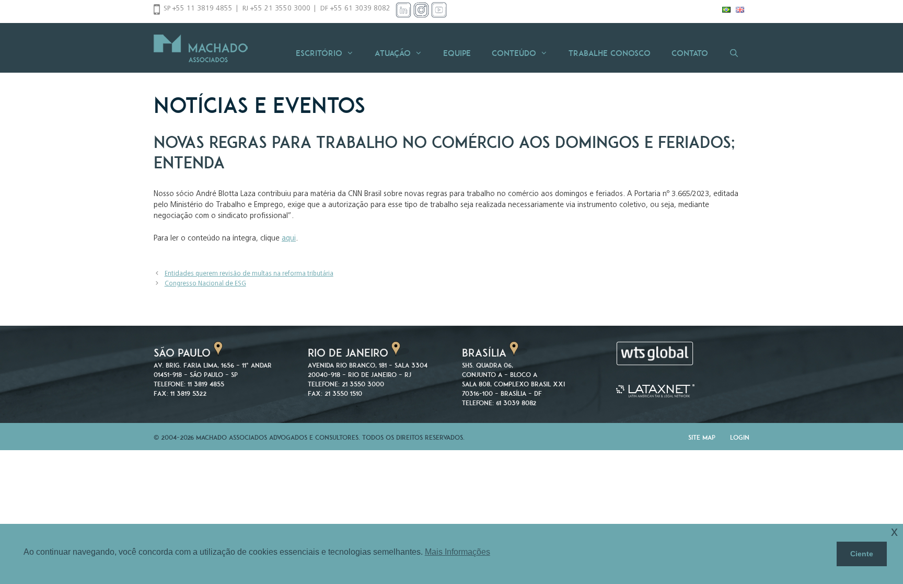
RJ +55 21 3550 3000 (276, 9)
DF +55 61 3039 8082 (355, 9)
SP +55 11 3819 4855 (198, 9)
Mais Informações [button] (457, 551)
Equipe (457, 53)
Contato (690, 53)
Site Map (701, 437)
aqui (289, 239)
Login (739, 437)
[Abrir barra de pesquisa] (734, 53)
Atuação (393, 53)
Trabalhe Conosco (610, 53)
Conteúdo (514, 53)
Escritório (319, 53)
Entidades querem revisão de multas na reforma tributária (249, 274)
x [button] (894, 531)
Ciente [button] (861, 553)
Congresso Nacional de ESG (205, 284)
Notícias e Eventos (259, 105)
